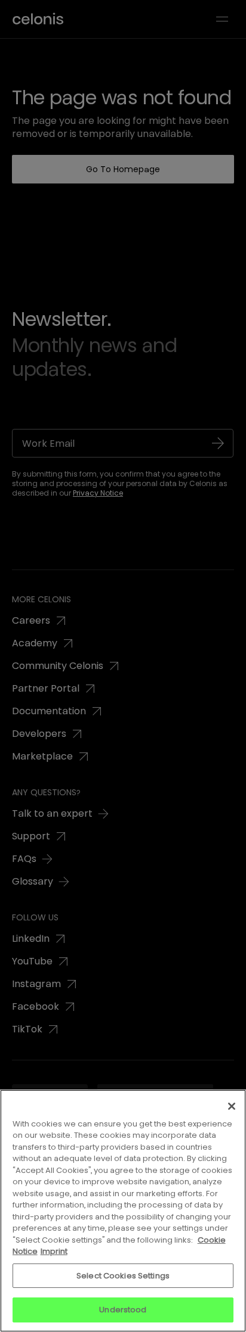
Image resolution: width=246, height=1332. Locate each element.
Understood (122, 1309)
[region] (123, 1211)
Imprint (54, 1251)
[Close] (232, 1106)
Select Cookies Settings (123, 1275)
